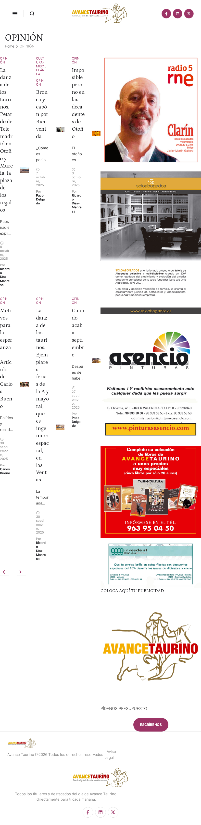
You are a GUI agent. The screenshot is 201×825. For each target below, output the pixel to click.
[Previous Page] (4, 572)
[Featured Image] (24, 170)
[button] (15, 13)
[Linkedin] (177, 13)
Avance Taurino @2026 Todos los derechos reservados (55, 754)
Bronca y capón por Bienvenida (42, 114)
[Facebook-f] (166, 13)
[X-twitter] (189, 13)
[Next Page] (21, 572)
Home (9, 46)
